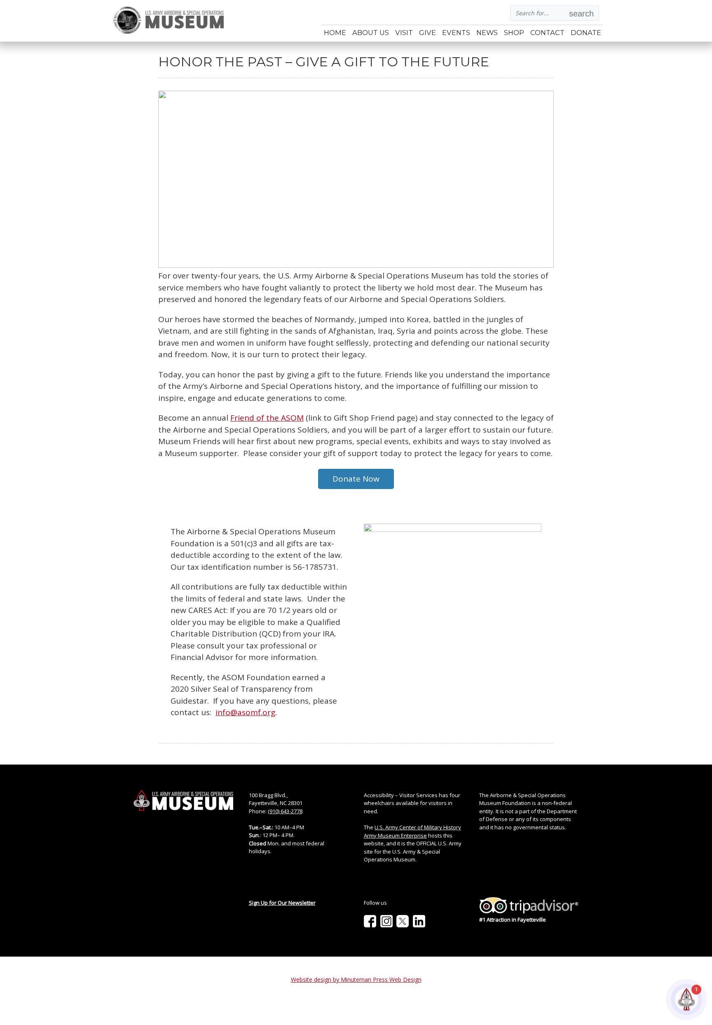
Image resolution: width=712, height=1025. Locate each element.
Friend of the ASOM (267, 417)
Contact (547, 32)
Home (335, 32)
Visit (404, 32)
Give (427, 32)
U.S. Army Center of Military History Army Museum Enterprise (412, 831)
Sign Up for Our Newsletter (282, 902)
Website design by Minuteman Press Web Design (356, 979)
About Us (370, 32)
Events (456, 32)
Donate (586, 32)
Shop (514, 32)
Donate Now (356, 478)
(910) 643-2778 (285, 811)
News (487, 32)
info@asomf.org (245, 712)
